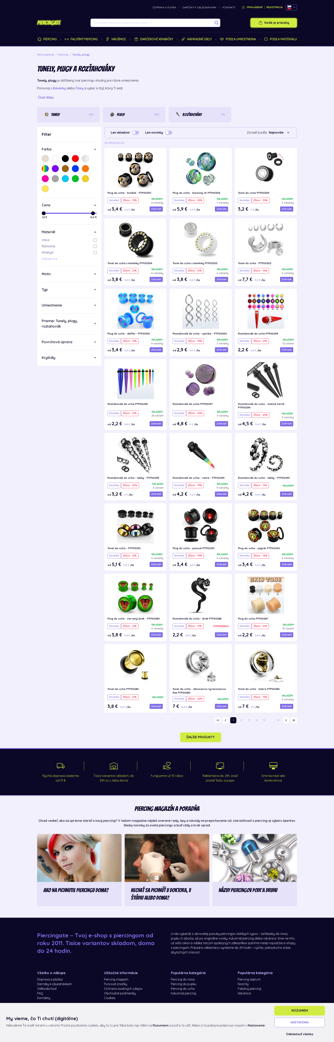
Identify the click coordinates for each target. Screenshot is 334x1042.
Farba (46, 149)
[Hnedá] (65, 168)
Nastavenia (300, 1022)
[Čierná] (65, 158)
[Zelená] (75, 178)
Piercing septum (249, 979)
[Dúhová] (45, 168)
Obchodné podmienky (120, 993)
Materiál (48, 232)
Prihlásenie (254, 7)
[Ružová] (45, 178)
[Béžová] (45, 158)
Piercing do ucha (183, 989)
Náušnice (119, 39)
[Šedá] (55, 178)
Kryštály (48, 358)
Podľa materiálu (283, 39)
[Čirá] (85, 158)
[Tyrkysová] (65, 178)
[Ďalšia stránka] (286, 720)
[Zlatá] (85, 178)
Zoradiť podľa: (257, 132)
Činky (80, 88)
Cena (46, 205)
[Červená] (75, 158)
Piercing (50, 39)
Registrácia (274, 7)
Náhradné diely (199, 39)
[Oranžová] (85, 168)
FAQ (40, 993)
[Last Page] (294, 720)
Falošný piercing (84, 39)
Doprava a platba (164, 7)
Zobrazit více (49, 258)
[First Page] (218, 720)
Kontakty (228, 7)
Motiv (46, 274)
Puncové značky (115, 984)
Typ (45, 290)
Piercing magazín (116, 979)
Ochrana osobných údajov (123, 989)
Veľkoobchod (46, 989)
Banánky (59, 88)
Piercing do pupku (183, 984)
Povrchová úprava (57, 342)
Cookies (109, 998)
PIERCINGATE (48, 23)
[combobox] (280, 132)
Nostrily (243, 984)
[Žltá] (45, 188)
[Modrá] (75, 168)
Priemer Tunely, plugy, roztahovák (60, 323)
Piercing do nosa (183, 979)
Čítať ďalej (46, 97)
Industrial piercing (183, 993)
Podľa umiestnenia (241, 39)
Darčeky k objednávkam (199, 7)
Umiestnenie (52, 305)
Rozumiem (299, 1010)
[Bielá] (55, 158)
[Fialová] (55, 168)
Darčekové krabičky (156, 39)
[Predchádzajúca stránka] (225, 720)
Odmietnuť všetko (299, 1034)
